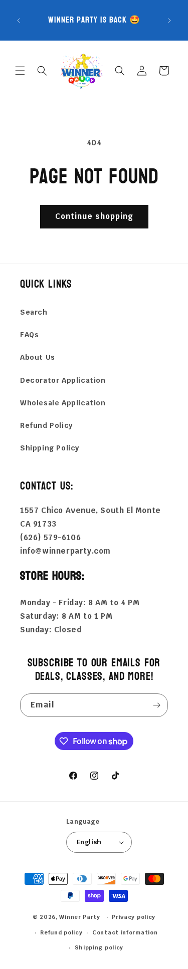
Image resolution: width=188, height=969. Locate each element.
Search (34, 312)
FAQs (29, 334)
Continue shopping (94, 216)
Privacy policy (133, 916)
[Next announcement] (169, 21)
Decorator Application (63, 380)
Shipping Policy (49, 447)
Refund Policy (46, 425)
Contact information (124, 932)
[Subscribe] (156, 705)
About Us (37, 357)
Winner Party (79, 916)
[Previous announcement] (19, 21)
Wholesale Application (63, 402)
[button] (20, 71)
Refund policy (61, 932)
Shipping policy (99, 947)
